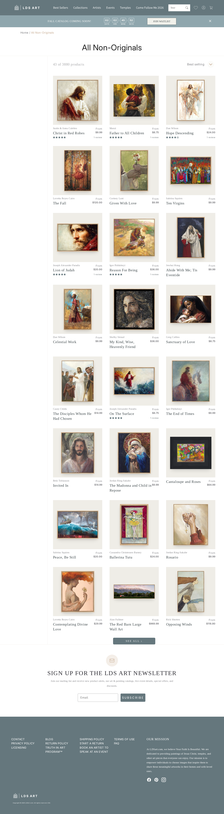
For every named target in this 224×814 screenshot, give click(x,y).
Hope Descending (180, 133)
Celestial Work (64, 342)
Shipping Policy (92, 739)
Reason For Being (124, 270)
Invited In (60, 485)
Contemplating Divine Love (70, 626)
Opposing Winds (179, 624)
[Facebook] (149, 781)
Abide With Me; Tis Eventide (181, 272)
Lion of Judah (64, 270)
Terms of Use (124, 739)
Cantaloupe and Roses (183, 482)
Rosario (172, 557)
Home (24, 32)
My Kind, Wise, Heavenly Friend (123, 344)
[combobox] (179, 7)
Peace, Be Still (64, 557)
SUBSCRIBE (133, 698)
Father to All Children (127, 133)
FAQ (116, 743)
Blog (49, 739)
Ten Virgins (175, 203)
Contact (18, 739)
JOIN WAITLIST (161, 21)
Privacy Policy (23, 743)
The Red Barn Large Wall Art (126, 626)
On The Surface (122, 414)
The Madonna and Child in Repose (130, 488)
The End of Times (180, 414)
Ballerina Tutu (121, 557)
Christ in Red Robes (68, 133)
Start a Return (92, 743)
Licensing (18, 747)
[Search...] (186, 7)
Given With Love (123, 203)
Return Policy (56, 743)
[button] (80, 7)
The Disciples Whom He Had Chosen (72, 416)
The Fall (59, 203)
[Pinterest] (156, 781)
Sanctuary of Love (180, 342)
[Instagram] (163, 781)
